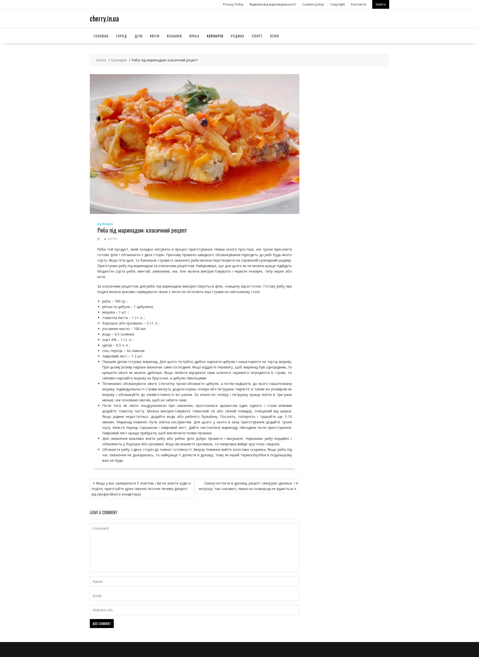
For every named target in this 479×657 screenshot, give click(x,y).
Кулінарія (215, 35)
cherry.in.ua (104, 18)
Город (121, 35)
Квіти (154, 35)
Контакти (358, 4)
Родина (237, 35)
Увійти (380, 4)
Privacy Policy (233, 4)
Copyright (337, 4)
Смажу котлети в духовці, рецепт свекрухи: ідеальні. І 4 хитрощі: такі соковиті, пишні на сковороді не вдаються (248, 486)
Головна (101, 35)
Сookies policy (313, 4)
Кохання (174, 35)
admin (112, 238)
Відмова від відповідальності (273, 4)
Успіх (274, 35)
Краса (194, 35)
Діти (138, 35)
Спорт (257, 35)
